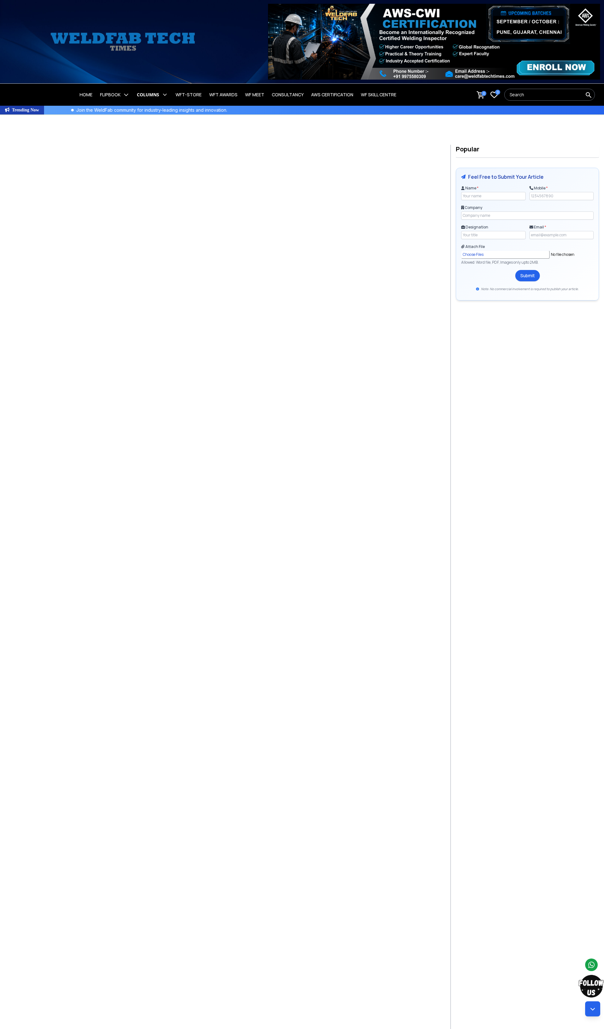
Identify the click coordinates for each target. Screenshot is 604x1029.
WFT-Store (189, 95)
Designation (476, 227)
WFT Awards (223, 95)
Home (86, 95)
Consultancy (288, 95)
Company (473, 207)
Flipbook (110, 95)
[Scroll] (592, 1008)
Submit (527, 275)
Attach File (475, 246)
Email (539, 227)
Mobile (540, 188)
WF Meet (254, 95)
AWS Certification (332, 95)
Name (471, 188)
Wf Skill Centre (378, 95)
